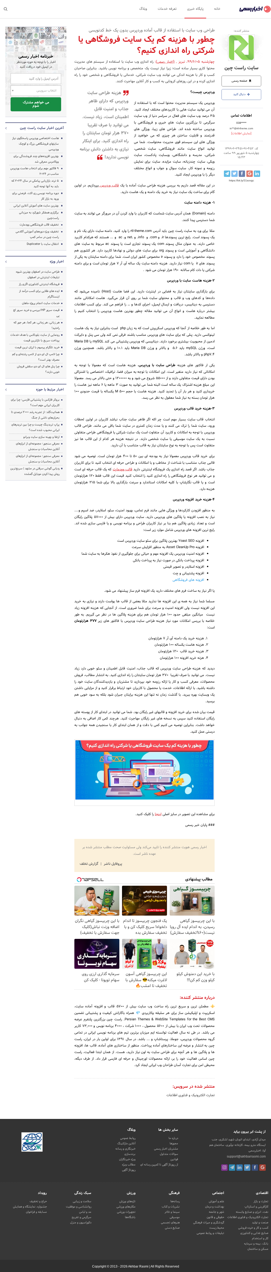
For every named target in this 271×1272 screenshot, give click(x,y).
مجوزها (174, 1143)
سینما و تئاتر (172, 1212)
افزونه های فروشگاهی (188, 580)
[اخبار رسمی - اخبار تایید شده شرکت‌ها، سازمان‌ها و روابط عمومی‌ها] (255, 9)
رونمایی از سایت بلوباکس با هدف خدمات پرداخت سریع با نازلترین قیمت (35, 338)
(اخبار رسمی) (165, 62)
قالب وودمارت (122, 469)
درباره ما (173, 1138)
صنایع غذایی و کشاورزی (254, 1233)
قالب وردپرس (109, 186)
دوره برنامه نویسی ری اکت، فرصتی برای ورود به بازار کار (35, 196)
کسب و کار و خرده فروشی (253, 1227)
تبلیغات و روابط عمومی (210, 1233)
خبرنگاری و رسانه (125, 1148)
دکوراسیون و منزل (80, 1222)
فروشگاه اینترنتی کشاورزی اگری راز (39, 284)
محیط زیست (216, 1227)
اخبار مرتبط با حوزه (50, 390)
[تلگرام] (232, 1167)
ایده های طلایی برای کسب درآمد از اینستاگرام (39, 294)
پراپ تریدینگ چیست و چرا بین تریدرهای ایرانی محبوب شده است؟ (35, 427)
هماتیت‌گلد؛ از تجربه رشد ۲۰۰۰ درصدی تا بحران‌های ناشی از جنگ (35, 415)
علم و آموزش (216, 1201)
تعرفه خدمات (167, 9)
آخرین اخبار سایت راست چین (42, 128)
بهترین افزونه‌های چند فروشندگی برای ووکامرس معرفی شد (36, 159)
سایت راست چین (241, 68)
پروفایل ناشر (112, 864)
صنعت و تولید (260, 1222)
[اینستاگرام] (224, 1167)
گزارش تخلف (89, 864)
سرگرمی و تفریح (81, 1217)
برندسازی (130, 1154)
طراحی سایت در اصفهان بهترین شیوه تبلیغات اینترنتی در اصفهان (38, 274)
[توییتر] (247, 1167)
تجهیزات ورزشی (126, 1212)
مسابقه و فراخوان (36, 1212)
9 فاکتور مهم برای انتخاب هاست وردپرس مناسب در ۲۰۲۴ (34, 171)
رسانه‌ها (175, 1201)
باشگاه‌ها (130, 1217)
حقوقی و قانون (215, 1217)
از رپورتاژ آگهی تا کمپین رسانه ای (159, 1164)
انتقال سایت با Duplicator (43, 244)
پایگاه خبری (195, 9)
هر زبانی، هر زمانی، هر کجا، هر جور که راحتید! (36, 325)
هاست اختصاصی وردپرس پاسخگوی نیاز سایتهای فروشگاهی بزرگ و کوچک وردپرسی (35, 144)
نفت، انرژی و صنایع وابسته (252, 1212)
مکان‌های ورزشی (126, 1206)
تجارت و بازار (261, 1201)
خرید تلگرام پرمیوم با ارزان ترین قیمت (37, 347)
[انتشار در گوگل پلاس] (249, 174)
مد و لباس (85, 1212)
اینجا (158, 814)
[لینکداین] (239, 1167)
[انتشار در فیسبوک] (242, 174)
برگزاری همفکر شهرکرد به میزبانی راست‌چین (39, 215)
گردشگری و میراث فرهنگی (208, 1222)
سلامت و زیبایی (82, 1201)
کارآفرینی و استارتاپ (256, 1206)
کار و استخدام (260, 1238)
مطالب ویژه (129, 1164)
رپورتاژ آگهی (129, 1170)
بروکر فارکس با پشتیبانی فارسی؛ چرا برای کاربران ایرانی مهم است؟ (35, 402)
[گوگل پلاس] (262, 1167)
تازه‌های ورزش (127, 1201)
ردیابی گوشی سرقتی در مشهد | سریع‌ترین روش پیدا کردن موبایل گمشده (35, 471)
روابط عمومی (128, 1138)
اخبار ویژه (57, 262)
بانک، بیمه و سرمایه (256, 1243)
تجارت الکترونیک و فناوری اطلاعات (190, 1095)
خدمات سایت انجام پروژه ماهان (41, 303)
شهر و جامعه (216, 1212)
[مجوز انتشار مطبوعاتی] (32, 1143)
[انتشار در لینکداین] (257, 174)
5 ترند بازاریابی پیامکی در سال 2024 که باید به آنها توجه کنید (35, 183)
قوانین (174, 1159)
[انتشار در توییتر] (234, 174)
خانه (217, 9)
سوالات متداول (169, 1154)
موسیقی (175, 1217)
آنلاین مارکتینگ (126, 1143)
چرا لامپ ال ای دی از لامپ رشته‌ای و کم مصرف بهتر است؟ (36, 357)
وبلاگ (143, 9)
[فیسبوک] (255, 1167)
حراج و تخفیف (38, 1201)
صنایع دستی (172, 1227)
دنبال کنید (239, 94)
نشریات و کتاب (171, 1206)
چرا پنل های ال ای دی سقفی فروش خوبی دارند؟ (38, 369)
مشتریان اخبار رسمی (166, 1148)
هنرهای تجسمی (170, 1222)
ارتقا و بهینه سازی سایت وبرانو (41, 437)
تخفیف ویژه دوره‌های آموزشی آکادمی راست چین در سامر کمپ (37, 234)
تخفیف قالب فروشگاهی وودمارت (39, 224)
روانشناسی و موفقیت (78, 1206)
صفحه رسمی (240, 81)
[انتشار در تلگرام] (227, 174)
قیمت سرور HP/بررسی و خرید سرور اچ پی (36, 313)
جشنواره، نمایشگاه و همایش (30, 1206)
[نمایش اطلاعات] (241, 133)
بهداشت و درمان (214, 1206)
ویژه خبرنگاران (127, 1159)
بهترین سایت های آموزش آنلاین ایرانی (36, 205)
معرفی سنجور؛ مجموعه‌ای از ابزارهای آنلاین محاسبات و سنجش (38, 446)
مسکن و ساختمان (257, 1249)
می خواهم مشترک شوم (36, 104)
